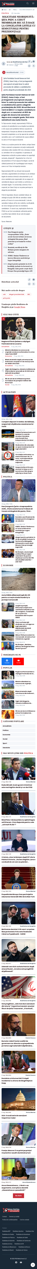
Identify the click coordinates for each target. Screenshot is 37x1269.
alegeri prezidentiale (16, 294)
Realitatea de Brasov (24, 1247)
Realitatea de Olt (19, 1244)
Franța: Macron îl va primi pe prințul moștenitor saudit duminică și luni (16, 1151)
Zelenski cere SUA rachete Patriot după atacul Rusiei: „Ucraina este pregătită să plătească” (18, 968)
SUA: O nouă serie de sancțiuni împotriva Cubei (14, 1116)
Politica (15, 9)
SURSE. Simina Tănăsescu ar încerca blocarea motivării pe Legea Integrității (19, 258)
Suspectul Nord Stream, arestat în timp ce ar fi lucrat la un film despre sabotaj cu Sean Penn (24, 470)
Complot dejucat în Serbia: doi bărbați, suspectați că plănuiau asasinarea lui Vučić (18, 424)
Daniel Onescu (30, 1038)
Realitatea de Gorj (7, 1244)
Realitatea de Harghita (22, 62)
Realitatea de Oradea (8, 1234)
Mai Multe (18, 1196)
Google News (19, 307)
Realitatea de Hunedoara (23, 1234)
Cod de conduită (24, 1219)
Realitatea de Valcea (21, 1250)
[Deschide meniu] (33, 3)
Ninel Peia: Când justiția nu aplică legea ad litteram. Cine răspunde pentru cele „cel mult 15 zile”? (18, 822)
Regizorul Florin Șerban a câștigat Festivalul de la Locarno (16, 342)
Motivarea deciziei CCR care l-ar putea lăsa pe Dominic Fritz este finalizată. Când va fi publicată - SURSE (18, 931)
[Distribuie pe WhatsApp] (29, 66)
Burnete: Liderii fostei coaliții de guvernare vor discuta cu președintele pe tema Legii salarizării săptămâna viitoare (18, 1044)
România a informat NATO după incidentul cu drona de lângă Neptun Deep (17, 1080)
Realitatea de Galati (22, 1237)
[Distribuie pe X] (33, 66)
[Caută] (28, 3)
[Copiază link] (29, 61)
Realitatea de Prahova (8, 1237)
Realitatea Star (30, 1231)
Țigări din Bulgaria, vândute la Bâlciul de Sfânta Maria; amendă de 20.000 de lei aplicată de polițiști (20, 371)
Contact (4, 1216)
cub (4, 294)
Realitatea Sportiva (18, 1231)
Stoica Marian (30, 782)
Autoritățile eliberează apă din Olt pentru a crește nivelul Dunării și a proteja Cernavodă (16, 597)
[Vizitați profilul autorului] (4, 64)
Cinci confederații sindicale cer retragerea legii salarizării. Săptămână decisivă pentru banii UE (24, 626)
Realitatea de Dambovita (23, 1240)
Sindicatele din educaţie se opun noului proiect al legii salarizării (24, 447)
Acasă (5, 9)
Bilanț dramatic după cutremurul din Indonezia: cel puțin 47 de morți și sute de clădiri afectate (19, 362)
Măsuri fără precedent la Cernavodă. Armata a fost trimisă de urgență (25, 637)
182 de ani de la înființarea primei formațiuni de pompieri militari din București (18, 381)
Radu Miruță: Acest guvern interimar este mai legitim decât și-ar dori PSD (17, 786)
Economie (8, 356)
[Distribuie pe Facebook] (33, 61)
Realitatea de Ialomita (8, 1240)
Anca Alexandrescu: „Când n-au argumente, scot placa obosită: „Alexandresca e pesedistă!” (15, 1187)
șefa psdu (6, 298)
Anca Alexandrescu (28, 1182)
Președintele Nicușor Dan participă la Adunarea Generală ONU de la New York (18, 895)
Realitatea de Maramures (9, 1247)
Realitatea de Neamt (8, 1250)
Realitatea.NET (6, 1231)
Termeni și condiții (14, 1216)
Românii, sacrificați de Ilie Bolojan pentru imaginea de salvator (18, 249)
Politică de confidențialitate (10, 1219)
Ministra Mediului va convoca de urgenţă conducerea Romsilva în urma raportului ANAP (19, 352)
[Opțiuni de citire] (33, 1265)
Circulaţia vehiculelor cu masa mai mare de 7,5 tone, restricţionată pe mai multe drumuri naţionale (24, 458)
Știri (10, 9)
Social (7, 385)
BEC (29, 294)
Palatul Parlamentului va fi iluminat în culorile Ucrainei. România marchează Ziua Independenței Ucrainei (25, 436)
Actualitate (5, 346)
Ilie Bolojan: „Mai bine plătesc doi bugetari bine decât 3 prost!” (24, 646)
